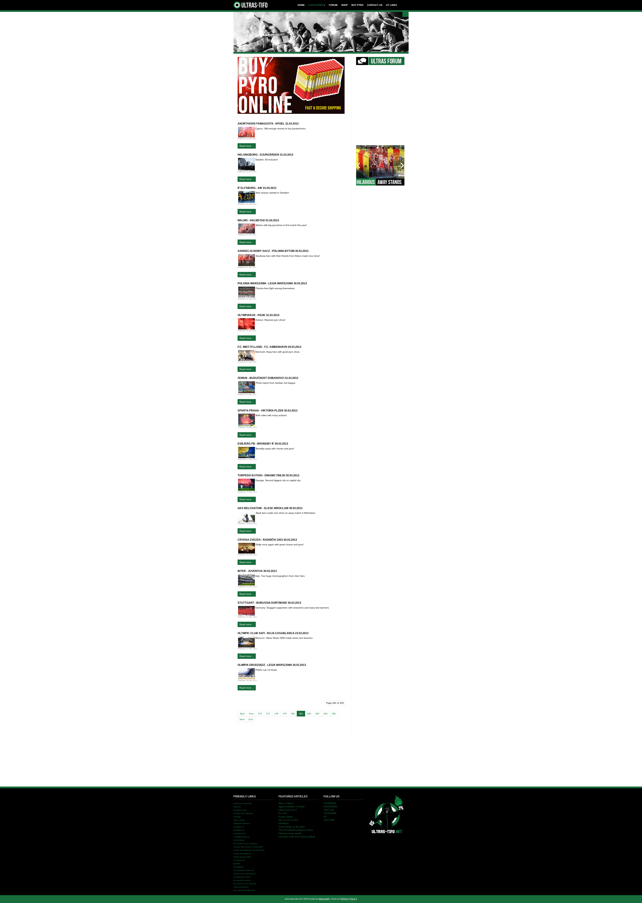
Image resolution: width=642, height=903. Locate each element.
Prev (251, 713)
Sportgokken (238, 867)
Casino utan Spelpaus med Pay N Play (249, 850)
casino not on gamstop (242, 803)
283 (317, 713)
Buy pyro (357, 5)
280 (293, 713)
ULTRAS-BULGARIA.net (243, 813)
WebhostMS (324, 899)
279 (285, 713)
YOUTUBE (329, 820)
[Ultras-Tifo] (250, 4)
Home (301, 5)
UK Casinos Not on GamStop (245, 843)
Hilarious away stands (290, 833)
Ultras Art (237, 807)
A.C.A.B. (283, 813)
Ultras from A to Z (288, 810)
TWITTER (329, 810)
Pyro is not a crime (288, 820)
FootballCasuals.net (241, 837)
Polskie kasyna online (242, 857)
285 (334, 713)
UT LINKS (391, 5)
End (251, 719)
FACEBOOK (330, 803)
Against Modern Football (291, 806)
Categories (316, 5)
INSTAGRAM (330, 806)
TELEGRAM (330, 813)
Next (242, 719)
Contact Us (374, 5)
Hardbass (284, 823)
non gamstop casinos (242, 877)
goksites (236, 864)
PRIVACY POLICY (349, 899)
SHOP (344, 5)
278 (276, 713)
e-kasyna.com (239, 860)
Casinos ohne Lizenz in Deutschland (248, 847)
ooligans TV (238, 827)
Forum (333, 5)
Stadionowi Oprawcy (241, 823)
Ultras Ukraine (239, 820)
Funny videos (286, 816)
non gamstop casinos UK (243, 870)
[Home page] (386, 814)
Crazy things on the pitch (292, 826)
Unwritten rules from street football (297, 836)
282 (309, 713)
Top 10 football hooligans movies (296, 830)
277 (268, 713)
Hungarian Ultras (240, 810)
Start (242, 713)
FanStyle (237, 817)
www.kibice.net (239, 833)
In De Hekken (239, 840)
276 (260, 713)
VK (325, 816)
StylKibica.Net (239, 830)
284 (326, 713)
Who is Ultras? (286, 803)
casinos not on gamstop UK (244, 874)
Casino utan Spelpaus (242, 854)
